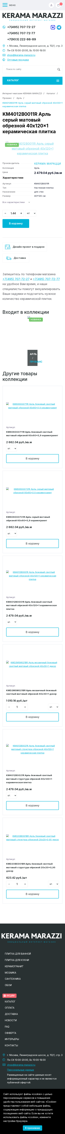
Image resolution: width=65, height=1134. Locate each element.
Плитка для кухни (17, 960)
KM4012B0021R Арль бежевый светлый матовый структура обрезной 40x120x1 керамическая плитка (29, 779)
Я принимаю (32, 1128)
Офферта (10, 1033)
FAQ (7, 1026)
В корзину (16, 223)
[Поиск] (58, 69)
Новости (11, 1020)
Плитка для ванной (18, 953)
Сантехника (13, 978)
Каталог (13, 80)
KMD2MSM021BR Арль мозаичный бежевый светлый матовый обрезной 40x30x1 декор (31, 692)
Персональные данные (20, 1069)
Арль (19, 98)
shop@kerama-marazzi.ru (21, 55)
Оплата (9, 1007)
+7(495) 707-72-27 (21, 27)
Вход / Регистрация (52, 5)
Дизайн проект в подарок (28, 246)
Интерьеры (12, 1039)
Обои (8, 985)
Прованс (7, 98)
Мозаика (10, 972)
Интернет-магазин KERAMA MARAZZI (22, 93)
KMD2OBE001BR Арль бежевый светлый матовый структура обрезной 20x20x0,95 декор (30, 867)
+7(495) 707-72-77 (21, 33)
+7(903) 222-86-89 (21, 39)
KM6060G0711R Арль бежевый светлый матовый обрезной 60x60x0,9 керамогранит (32, 434)
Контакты (11, 1045)
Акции (10, 995)
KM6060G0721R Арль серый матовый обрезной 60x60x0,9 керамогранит (28, 519)
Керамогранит (14, 966)
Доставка (19, 257)
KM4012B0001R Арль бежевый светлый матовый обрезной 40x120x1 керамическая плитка (31, 605)
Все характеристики (13, 202)
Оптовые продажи (18, 59)
